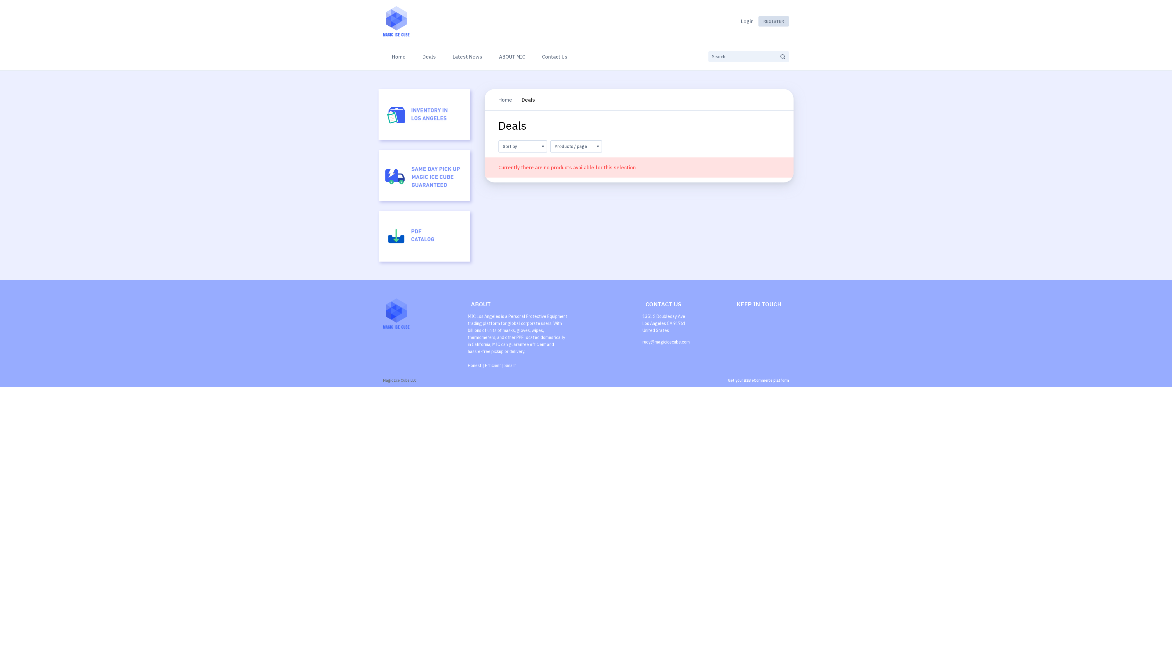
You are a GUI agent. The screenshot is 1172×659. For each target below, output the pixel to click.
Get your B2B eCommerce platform (758, 380)
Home (400, 56)
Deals (429, 57)
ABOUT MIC (512, 57)
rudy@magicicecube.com (666, 342)
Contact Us (554, 57)
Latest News (467, 57)
